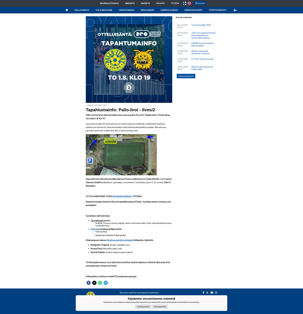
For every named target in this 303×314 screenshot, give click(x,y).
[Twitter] (206, 292)
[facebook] (89, 283)
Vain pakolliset (160, 306)
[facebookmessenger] (106, 283)
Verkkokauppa (193, 10)
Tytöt (175, 3)
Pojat (160, 3)
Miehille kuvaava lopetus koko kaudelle (202, 44)
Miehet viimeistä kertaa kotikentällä (202, 68)
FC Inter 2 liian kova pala (202, 59)
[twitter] (94, 283)
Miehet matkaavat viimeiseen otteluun (200, 52)
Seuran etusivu (109, 3)
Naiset (145, 3)
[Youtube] (211, 292)
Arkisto (201, 3)
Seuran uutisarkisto (186, 76)
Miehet (129, 3)
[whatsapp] (100, 283)
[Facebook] (202, 292)
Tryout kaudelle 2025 (201, 25)
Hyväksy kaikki (143, 306)
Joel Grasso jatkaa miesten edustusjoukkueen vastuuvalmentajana (203, 35)
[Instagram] (215, 292)
